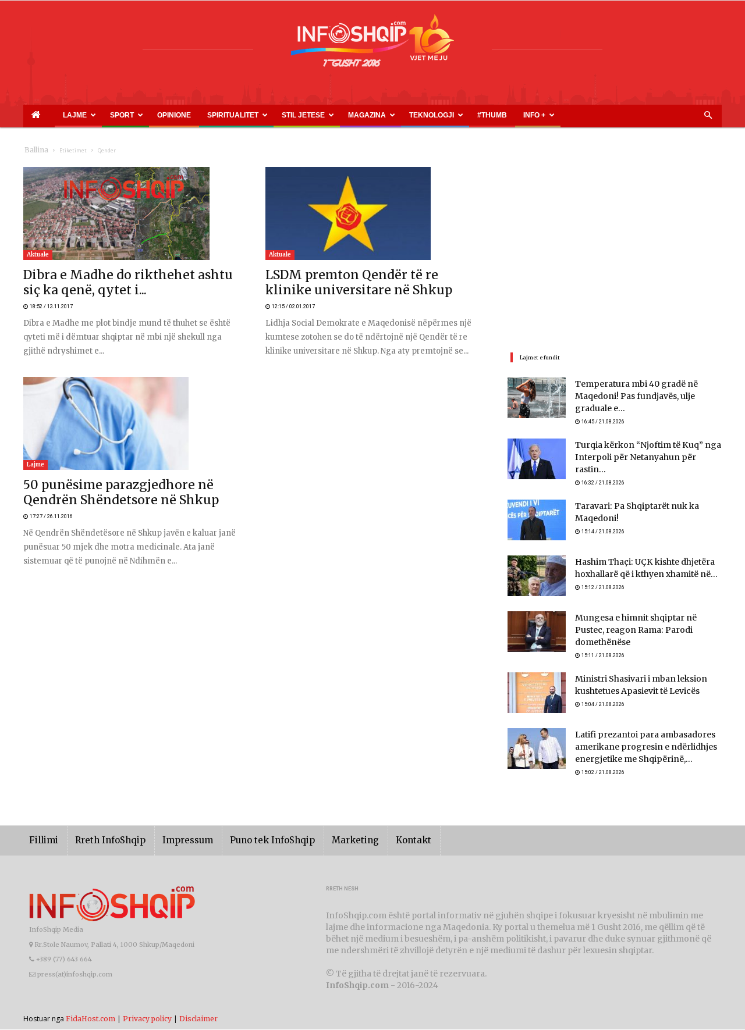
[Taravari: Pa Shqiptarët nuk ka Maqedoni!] (537, 509)
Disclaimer (198, 1004)
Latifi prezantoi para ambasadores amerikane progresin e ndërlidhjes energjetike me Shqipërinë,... (636, 732)
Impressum (171, 826)
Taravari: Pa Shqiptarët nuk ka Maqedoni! (647, 495)
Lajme (57, 115)
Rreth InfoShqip (101, 826)
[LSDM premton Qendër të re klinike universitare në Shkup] (372, 213)
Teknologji (332, 115)
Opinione (131, 115)
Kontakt (374, 826)
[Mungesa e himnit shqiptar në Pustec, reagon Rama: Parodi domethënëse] (537, 621)
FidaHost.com (90, 1004)
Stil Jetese (231, 115)
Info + (406, 115)
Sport (93, 115)
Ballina (34, 150)
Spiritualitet (175, 115)
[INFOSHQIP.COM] (372, 45)
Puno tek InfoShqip (247, 826)
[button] (708, 116)
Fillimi (41, 826)
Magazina (281, 115)
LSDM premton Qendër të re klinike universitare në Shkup (366, 276)
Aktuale (38, 254)
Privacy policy (147, 1004)
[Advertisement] (615, 248)
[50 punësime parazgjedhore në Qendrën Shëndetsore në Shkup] (130, 408)
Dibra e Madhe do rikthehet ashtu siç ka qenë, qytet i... (117, 276)
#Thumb (376, 115)
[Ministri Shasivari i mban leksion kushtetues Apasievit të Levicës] (537, 677)
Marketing (321, 826)
